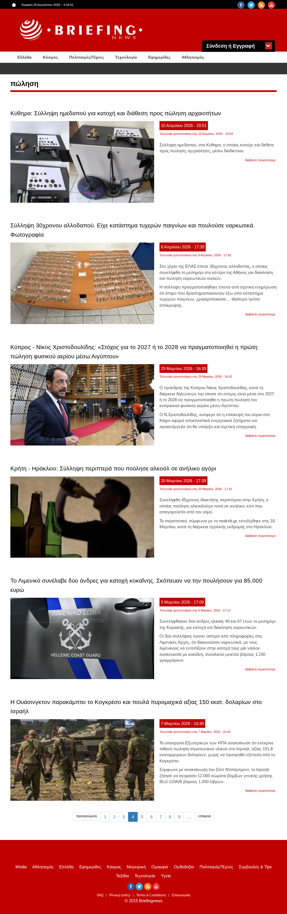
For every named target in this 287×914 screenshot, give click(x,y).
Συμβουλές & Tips (255, 866)
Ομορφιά (159, 866)
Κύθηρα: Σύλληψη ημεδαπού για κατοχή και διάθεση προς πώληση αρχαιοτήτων (115, 113)
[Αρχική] (82, 30)
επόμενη (204, 816)
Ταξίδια (122, 875)
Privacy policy (119, 895)
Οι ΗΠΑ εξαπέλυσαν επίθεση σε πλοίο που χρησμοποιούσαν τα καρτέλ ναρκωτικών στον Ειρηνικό (108, 69)
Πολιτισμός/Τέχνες (86, 57)
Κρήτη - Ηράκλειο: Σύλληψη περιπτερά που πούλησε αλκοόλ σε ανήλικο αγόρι (113, 468)
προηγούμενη (86, 816)
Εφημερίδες (159, 57)
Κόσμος (50, 57)
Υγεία (166, 875)
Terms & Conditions (151, 895)
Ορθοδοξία (184, 866)
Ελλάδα (24, 57)
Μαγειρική (136, 866)
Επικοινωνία (181, 895)
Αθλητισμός (193, 57)
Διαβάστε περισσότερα (260, 160)
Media (21, 866)
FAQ (100, 895)
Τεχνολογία (126, 57)
